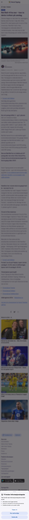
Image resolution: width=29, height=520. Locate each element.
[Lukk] (14, 491)
